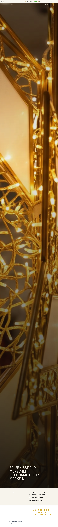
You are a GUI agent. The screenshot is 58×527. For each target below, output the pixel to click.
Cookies (53, 1)
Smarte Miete (31, 1)
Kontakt (43, 1)
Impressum (48, 1)
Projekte (39, 1)
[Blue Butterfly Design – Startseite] (2, 1)
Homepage (26, 1)
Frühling (35, 1)
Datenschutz (51, 1)
